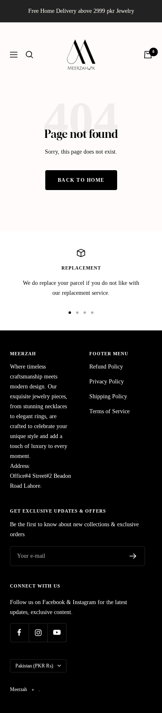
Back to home (81, 180)
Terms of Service (109, 411)
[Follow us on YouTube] (56, 632)
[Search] (29, 54)
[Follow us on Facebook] (19, 632)
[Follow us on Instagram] (38, 632)
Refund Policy (106, 367)
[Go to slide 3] (84, 312)
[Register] (133, 556)
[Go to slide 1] (70, 312)
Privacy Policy (106, 381)
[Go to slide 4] (92, 312)
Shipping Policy (108, 396)
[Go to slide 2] (77, 312)
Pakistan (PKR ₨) (34, 666)
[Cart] (148, 54)
